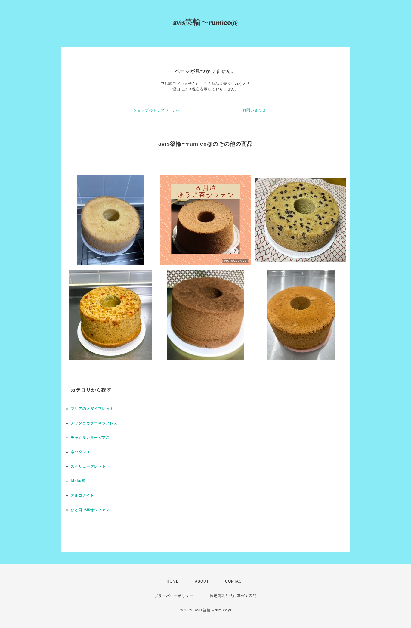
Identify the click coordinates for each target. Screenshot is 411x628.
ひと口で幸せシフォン (90, 510)
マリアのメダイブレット (92, 409)
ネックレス (80, 452)
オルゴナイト (82, 495)
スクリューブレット (88, 466)
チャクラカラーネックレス (94, 423)
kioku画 (78, 481)
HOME (173, 581)
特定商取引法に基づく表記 (233, 596)
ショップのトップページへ (156, 110)
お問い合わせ (254, 110)
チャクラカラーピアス (90, 437)
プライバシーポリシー (173, 596)
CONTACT (234, 581)
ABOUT (202, 581)
